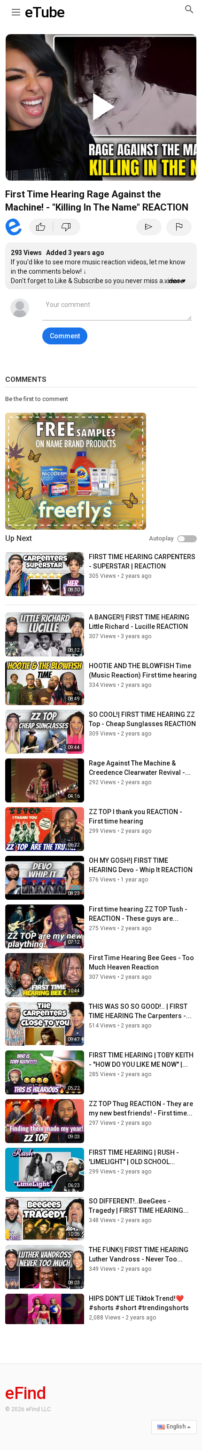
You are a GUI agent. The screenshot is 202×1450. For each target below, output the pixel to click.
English (176, 1426)
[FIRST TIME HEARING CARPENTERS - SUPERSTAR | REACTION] (44, 574)
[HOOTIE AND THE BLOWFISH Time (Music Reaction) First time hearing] (44, 683)
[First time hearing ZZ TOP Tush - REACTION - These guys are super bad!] (44, 926)
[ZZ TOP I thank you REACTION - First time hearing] (44, 829)
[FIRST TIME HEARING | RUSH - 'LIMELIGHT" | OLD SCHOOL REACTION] (44, 1170)
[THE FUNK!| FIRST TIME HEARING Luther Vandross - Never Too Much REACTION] (44, 1267)
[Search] (189, 9)
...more (173, 281)
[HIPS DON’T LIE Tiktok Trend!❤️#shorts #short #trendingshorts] (44, 1316)
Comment (65, 336)
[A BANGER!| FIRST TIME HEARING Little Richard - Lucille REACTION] (44, 634)
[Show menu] (16, 10)
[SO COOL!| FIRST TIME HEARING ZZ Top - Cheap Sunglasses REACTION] (44, 732)
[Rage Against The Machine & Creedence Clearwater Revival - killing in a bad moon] (44, 780)
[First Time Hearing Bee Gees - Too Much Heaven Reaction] (44, 975)
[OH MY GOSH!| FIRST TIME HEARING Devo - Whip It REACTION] (44, 878)
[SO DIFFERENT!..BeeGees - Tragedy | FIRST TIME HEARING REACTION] (44, 1218)
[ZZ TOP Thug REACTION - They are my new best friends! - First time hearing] (44, 1121)
